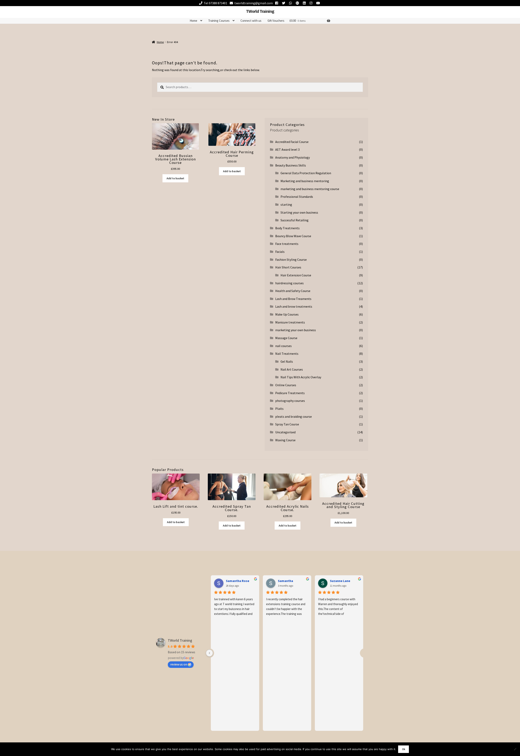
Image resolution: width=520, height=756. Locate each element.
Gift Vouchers (276, 21)
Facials (280, 252)
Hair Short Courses (288, 267)
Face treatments (286, 244)
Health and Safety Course (292, 291)
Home (193, 21)
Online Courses (285, 385)
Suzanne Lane (340, 581)
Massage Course (286, 338)
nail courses (283, 346)
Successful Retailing (295, 220)
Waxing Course (285, 440)
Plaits (279, 409)
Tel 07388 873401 (215, 3)
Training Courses (219, 21)
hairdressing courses (289, 283)
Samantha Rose (237, 581)
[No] (515, 749)
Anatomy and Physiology (292, 157)
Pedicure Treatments (290, 393)
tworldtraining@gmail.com (253, 3)
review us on (178, 664)
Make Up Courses (287, 314)
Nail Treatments (286, 354)
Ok (403, 749)
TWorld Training (260, 11)
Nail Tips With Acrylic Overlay (301, 377)
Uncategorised (285, 432)
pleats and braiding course (293, 416)
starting (286, 204)
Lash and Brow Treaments (293, 299)
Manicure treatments (290, 322)
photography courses (290, 401)
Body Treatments (287, 228)
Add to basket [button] (175, 178)
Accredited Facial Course (292, 142)
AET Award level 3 (287, 149)
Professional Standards (297, 197)
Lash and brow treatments (293, 306)
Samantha (285, 581)
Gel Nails (287, 361)
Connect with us (250, 21)
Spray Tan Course (287, 424)
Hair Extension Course (296, 275)
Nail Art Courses (292, 369)
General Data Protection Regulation (306, 173)
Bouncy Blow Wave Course (293, 236)
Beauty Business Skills (290, 165)
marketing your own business (295, 330)
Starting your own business (299, 212)
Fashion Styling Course (291, 259)
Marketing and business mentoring (305, 181)
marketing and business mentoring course (310, 189)
